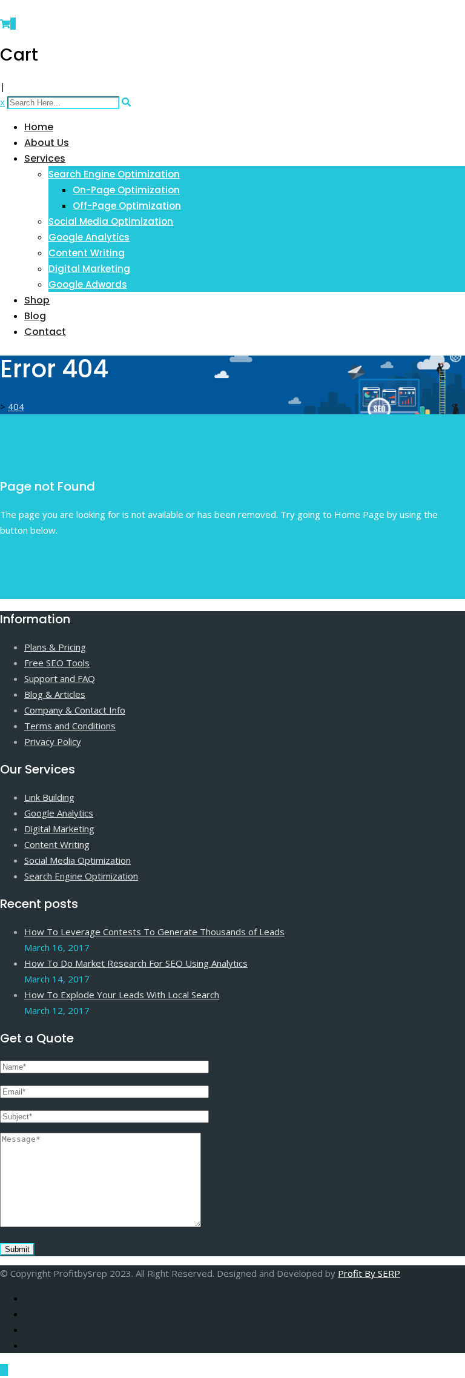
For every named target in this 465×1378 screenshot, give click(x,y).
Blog (35, 316)
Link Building (49, 797)
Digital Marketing (89, 268)
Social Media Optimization (110, 221)
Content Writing (86, 253)
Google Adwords (87, 284)
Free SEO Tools (57, 663)
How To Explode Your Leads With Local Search (121, 995)
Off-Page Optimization (127, 205)
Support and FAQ (59, 678)
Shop (37, 300)
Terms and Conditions (70, 726)
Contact (45, 332)
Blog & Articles (54, 694)
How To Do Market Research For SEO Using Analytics (136, 963)
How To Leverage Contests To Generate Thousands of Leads (154, 932)
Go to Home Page (38, 555)
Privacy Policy (52, 741)
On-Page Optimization (126, 190)
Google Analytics (89, 237)
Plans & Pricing (55, 647)
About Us (46, 143)
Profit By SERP (369, 1273)
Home (38, 127)
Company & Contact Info (74, 710)
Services (44, 158)
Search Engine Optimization (114, 174)
